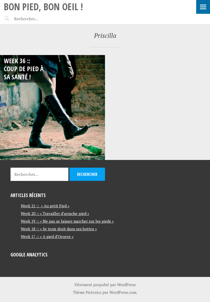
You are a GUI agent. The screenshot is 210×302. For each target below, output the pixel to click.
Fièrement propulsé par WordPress (105, 284)
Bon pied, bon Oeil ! (43, 6)
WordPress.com (122, 292)
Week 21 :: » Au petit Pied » (45, 205)
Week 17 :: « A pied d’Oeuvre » (47, 236)
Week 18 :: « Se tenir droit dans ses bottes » (59, 228)
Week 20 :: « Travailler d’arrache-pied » (55, 213)
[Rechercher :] (35, 18)
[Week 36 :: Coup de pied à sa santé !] (52, 107)
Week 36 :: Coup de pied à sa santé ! (24, 68)
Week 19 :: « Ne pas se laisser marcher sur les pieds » (67, 221)
